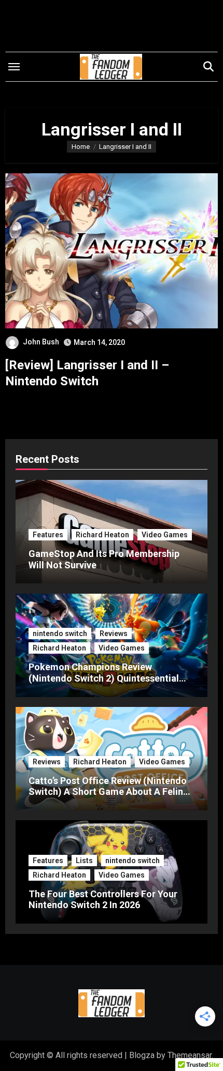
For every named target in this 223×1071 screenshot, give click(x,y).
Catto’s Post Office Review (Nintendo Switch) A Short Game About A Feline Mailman (108, 791)
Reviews (114, 633)
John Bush (41, 342)
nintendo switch (60, 633)
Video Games (165, 535)
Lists (84, 860)
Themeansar (190, 1055)
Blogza (142, 1055)
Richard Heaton (102, 535)
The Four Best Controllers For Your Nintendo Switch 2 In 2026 (103, 899)
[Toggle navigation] (14, 67)
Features (48, 535)
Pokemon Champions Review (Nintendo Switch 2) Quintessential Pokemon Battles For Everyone (104, 678)
